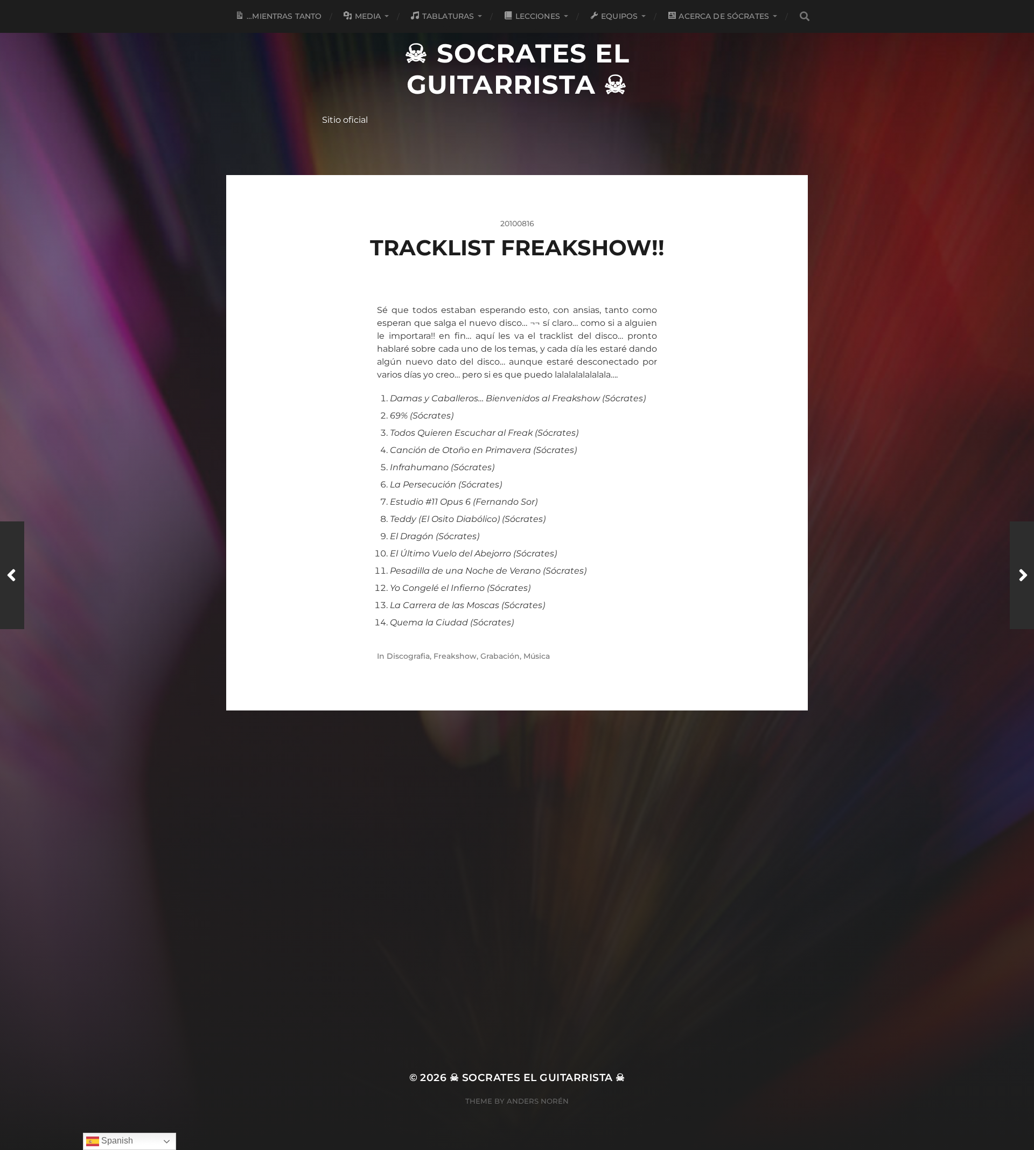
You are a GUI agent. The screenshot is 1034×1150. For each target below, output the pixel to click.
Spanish (116, 1140)
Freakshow (455, 656)
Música (536, 656)
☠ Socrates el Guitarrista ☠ (517, 69)
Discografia (408, 656)
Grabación (500, 656)
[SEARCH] (804, 16)
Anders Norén (538, 1101)
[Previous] (12, 575)
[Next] (1022, 575)
